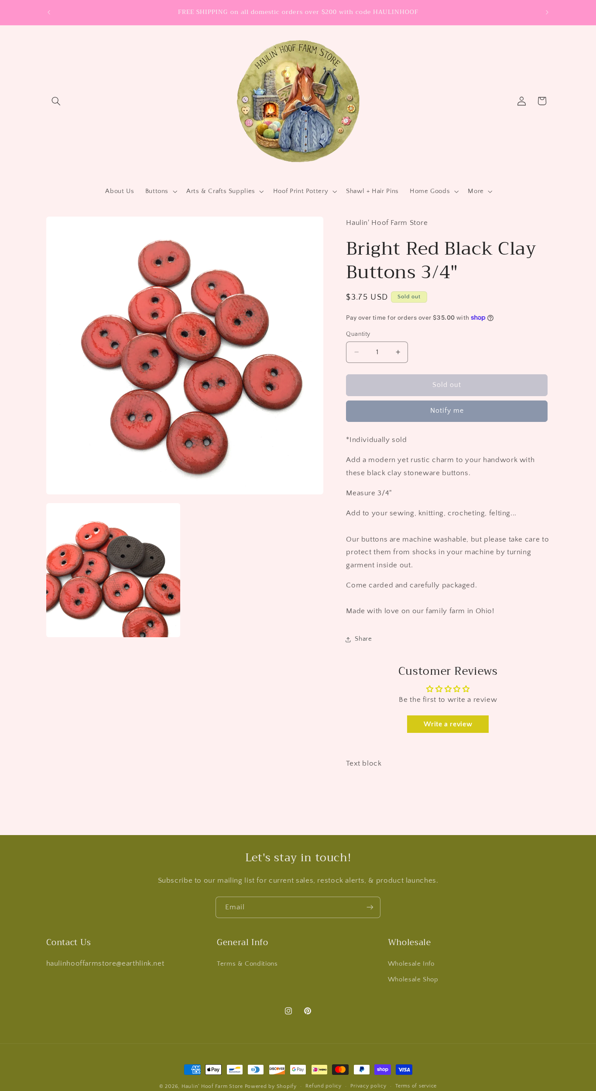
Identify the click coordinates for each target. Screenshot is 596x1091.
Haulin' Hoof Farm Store (212, 1086)
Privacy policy (368, 1086)
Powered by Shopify (271, 1086)
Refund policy (323, 1086)
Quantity (358, 334)
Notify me (447, 410)
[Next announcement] (547, 12)
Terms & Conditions (247, 963)
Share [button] (363, 638)
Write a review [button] (448, 724)
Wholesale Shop (413, 979)
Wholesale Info (411, 963)
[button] (56, 101)
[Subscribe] (370, 907)
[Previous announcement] (48, 12)
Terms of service (416, 1086)
